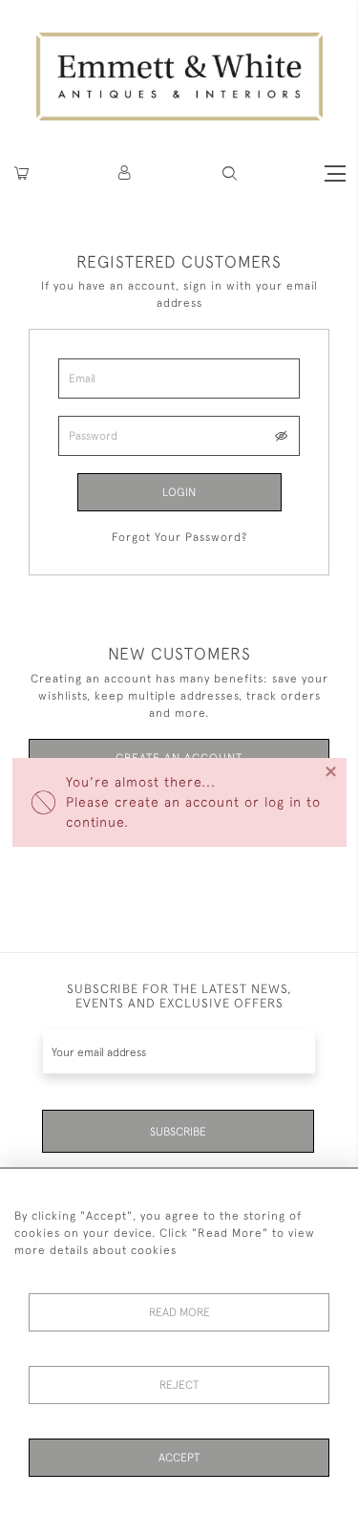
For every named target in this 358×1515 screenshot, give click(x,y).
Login (179, 492)
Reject (179, 1385)
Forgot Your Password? (179, 537)
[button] (230, 173)
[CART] (21, 173)
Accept (179, 1457)
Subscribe (178, 1131)
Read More (179, 1312)
